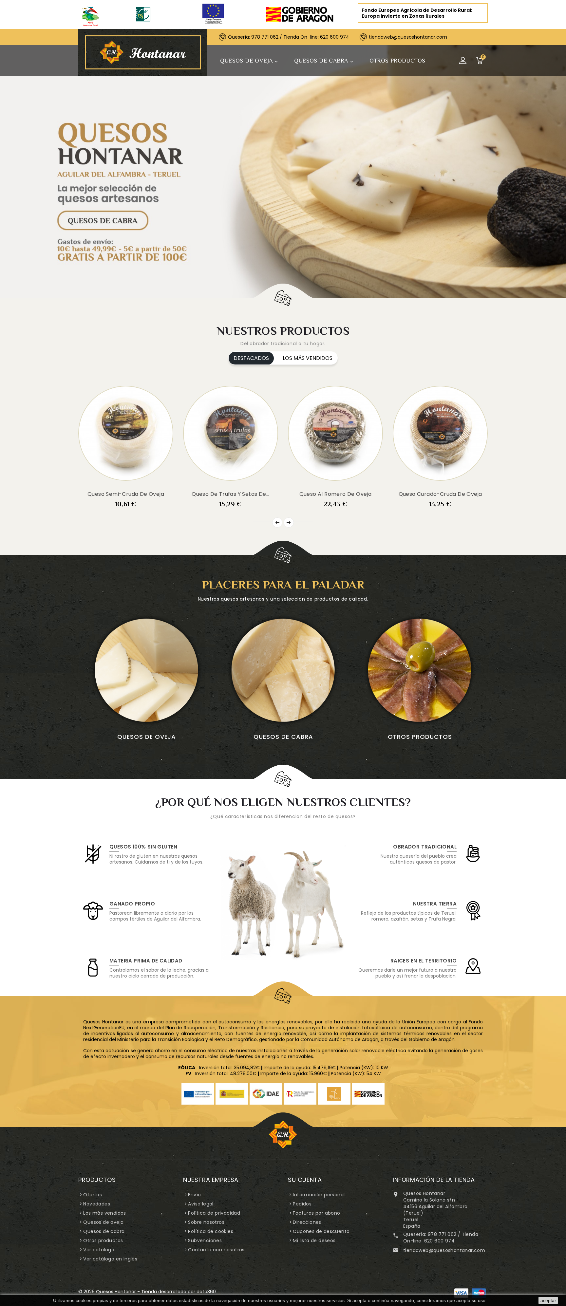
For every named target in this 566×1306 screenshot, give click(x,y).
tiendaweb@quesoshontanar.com (444, 1250)
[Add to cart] (102, 477)
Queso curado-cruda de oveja (440, 494)
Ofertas (92, 1194)
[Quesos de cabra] (283, 670)
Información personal (319, 1194)
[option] (283, 171)
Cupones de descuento (321, 1231)
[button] (29, 171)
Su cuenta (305, 1180)
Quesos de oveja (249, 60)
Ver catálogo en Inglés (110, 1259)
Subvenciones (205, 1240)
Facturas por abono (316, 1213)
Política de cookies (210, 1231)
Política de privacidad (214, 1213)
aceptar (548, 1300)
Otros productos (397, 60)
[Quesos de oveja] (146, 670)
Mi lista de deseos (314, 1240)
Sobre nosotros (206, 1222)
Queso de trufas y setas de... (231, 494)
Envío (194, 1194)
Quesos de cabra (324, 60)
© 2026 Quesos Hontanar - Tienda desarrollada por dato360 (147, 1291)
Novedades (96, 1204)
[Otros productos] (419, 670)
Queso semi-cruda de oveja (125, 494)
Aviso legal (200, 1204)
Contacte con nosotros (216, 1249)
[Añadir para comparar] (133, 483)
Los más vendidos (104, 1213)
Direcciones (307, 1222)
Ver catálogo (98, 1249)
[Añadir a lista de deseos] (118, 483)
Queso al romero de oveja (335, 494)
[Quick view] (149, 477)
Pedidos (302, 1204)
